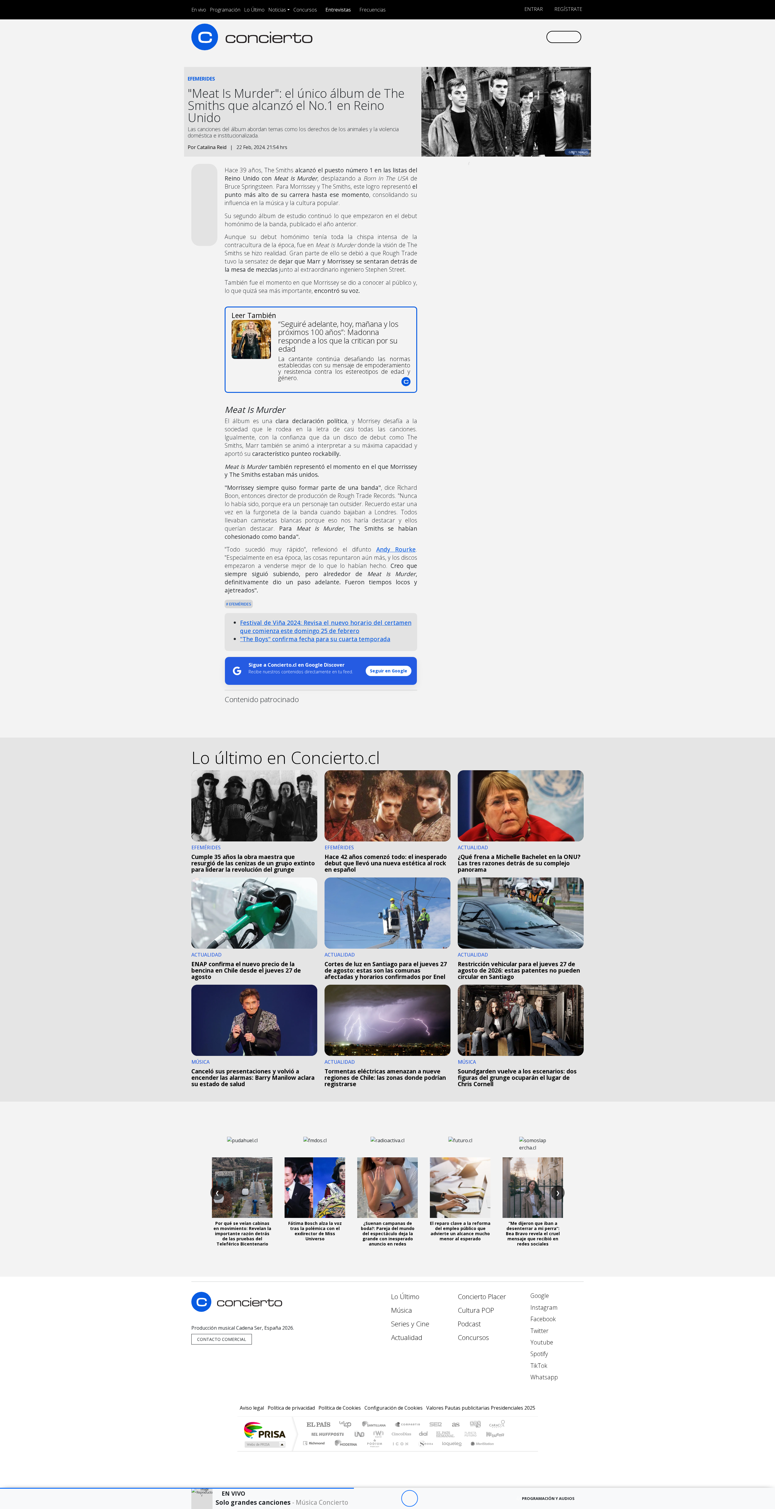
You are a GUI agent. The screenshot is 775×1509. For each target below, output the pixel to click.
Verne (458, 1434)
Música (401, 1310)
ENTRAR (533, 9)
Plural (373, 1450)
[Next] (442, 1498)
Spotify (538, 1354)
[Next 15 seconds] (426, 1498)
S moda (423, 1450)
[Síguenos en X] (501, 37)
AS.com (455, 1425)
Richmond (314, 1450)
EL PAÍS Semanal (440, 1434)
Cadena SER (436, 1425)
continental (423, 1434)
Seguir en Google (388, 671)
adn (475, 1425)
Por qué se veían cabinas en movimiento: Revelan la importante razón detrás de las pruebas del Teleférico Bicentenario (242, 1233)
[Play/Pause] (409, 1498)
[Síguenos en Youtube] (511, 37)
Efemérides (239, 604)
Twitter (539, 1331)
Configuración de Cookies (393, 1408)
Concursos (305, 9)
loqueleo (449, 1450)
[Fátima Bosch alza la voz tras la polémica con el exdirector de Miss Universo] (315, 1187)
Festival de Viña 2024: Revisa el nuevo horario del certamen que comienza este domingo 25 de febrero (325, 627)
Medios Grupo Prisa (264, 1444)
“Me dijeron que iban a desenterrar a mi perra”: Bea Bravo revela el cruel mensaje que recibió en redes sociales (533, 1233)
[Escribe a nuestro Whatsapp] (541, 37)
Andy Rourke (396, 549)
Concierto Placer (482, 1296)
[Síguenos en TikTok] (531, 37)
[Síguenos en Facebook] (491, 37)
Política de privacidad (291, 1408)
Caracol (497, 1425)
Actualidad (406, 1337)
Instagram (543, 1307)
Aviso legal (252, 1408)
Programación (225, 9)
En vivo (198, 9)
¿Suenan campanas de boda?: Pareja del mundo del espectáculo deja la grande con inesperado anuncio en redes (387, 1233)
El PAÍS (318, 1425)
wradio (377, 1434)
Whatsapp (543, 1377)
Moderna (344, 1450)
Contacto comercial (221, 1339)
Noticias (277, 9)
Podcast (469, 1323)
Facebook (542, 1319)
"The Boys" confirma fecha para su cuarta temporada (315, 639)
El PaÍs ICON (399, 1450)
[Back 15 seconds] (392, 1498)
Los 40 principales (347, 1425)
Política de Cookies (339, 1408)
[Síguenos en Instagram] (481, 37)
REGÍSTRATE (567, 9)
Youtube (541, 1342)
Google (539, 1296)
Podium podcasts (314, 1441)
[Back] (376, 1498)
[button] (177, 1488)
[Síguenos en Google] (471, 37)
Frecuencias (372, 9)
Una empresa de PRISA (264, 1429)
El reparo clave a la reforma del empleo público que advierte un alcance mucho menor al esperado (460, 1230)
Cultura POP (476, 1310)
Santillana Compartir (408, 1425)
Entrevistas (338, 9)
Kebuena (498, 1434)
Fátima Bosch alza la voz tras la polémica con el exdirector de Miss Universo (315, 1230)
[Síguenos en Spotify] (521, 37)
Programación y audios (548, 1498)
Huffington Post (326, 1434)
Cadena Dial (476, 1434)
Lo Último (254, 9)
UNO (360, 1434)
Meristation (479, 1450)
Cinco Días (400, 1434)
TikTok (538, 1365)
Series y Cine (410, 1323)
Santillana (376, 1425)
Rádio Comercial (506, 1450)
